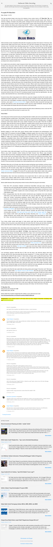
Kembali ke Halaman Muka (26, 543)
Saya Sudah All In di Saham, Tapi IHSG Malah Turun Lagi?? (17, 472)
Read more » (48, 435)
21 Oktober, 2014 (10, 411)
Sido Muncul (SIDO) (21, 246)
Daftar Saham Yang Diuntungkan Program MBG (14, 488)
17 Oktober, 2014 (10, 346)
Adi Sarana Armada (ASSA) (19, 102)
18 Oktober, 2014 (10, 375)
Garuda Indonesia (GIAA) (7, 171)
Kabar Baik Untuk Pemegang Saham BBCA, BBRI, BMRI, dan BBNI (19, 504)
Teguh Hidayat (10, 319)
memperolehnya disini (8, 300)
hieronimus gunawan (11, 396)
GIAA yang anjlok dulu (36, 242)
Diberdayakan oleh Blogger (27, 538)
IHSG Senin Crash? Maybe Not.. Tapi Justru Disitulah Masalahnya (19, 440)
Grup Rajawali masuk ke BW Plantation (24, 270)
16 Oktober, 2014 (10, 332)
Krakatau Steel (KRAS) (9, 208)
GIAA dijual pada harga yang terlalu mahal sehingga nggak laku (31, 212)
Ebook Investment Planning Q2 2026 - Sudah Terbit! (15, 424)
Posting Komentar (6, 414)
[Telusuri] (51, 4)
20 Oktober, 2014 (10, 392)
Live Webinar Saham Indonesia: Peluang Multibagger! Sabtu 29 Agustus (21, 456)
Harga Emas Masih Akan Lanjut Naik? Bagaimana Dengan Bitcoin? (20, 520)
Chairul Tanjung (42, 213)
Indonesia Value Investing (26, 3)
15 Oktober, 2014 (10, 315)
